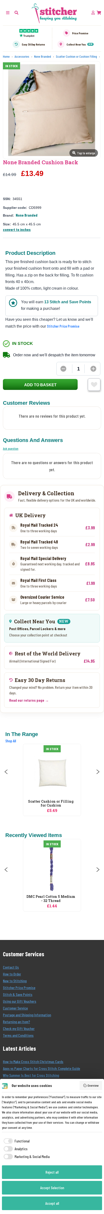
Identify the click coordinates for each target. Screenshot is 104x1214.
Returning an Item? (16, 1021)
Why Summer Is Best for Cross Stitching (31, 1075)
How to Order (12, 974)
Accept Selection (52, 1187)
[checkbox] (16, 1141)
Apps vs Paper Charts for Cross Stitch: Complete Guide (41, 1068)
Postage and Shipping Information (27, 1014)
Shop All (10, 740)
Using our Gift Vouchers (19, 1001)
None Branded (26, 215)
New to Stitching (15, 980)
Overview (93, 1085)
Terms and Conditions (18, 1035)
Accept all (52, 1203)
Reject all (52, 1172)
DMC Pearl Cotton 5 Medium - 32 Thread (50, 899)
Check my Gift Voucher (19, 1028)
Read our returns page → (29, 700)
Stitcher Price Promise (63, 326)
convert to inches (17, 229)
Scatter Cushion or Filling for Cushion (51, 804)
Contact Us (11, 967)
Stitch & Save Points (17, 994)
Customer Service (15, 1008)
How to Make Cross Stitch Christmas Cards (33, 1061)
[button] (16, 12)
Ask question (10, 448)
